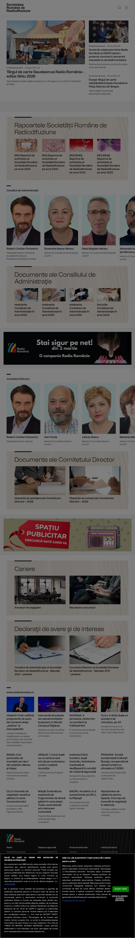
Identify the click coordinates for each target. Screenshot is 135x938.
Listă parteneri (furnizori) (73, 901)
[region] (67, 896)
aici (28, 914)
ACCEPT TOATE (121, 889)
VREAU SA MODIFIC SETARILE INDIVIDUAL (120, 898)
